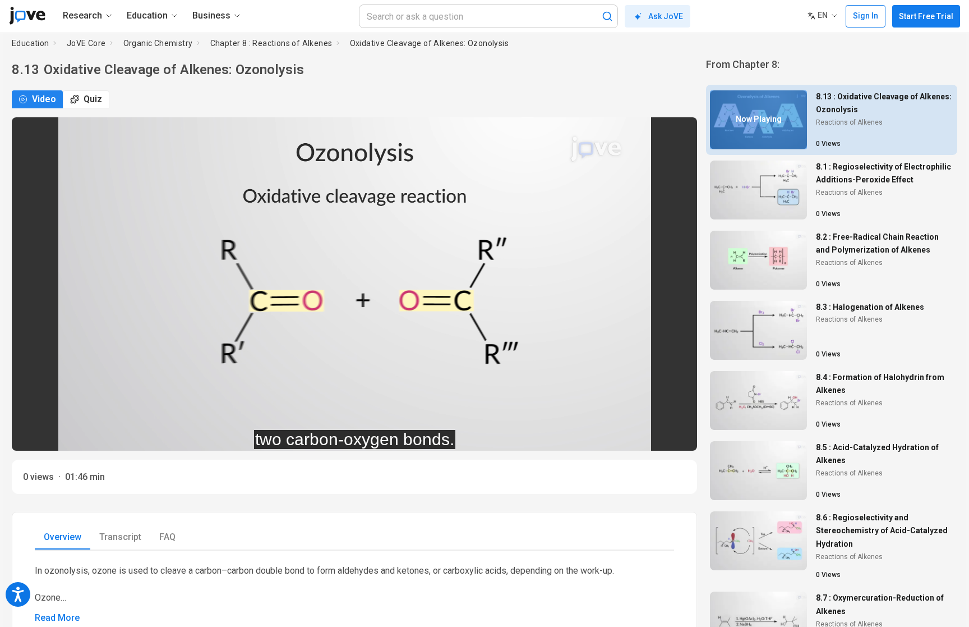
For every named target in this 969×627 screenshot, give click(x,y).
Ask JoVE (665, 16)
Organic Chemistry (158, 43)
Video (44, 99)
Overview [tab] (62, 537)
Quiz (93, 99)
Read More (57, 617)
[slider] (304, 435)
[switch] (588, 435)
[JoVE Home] (27, 16)
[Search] (607, 16)
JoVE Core (86, 43)
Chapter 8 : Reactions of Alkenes (271, 43)
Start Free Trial (926, 16)
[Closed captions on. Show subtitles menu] (676, 435)
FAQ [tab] (167, 537)
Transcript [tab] (120, 537)
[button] (679, 133)
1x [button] (653, 434)
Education (30, 43)
